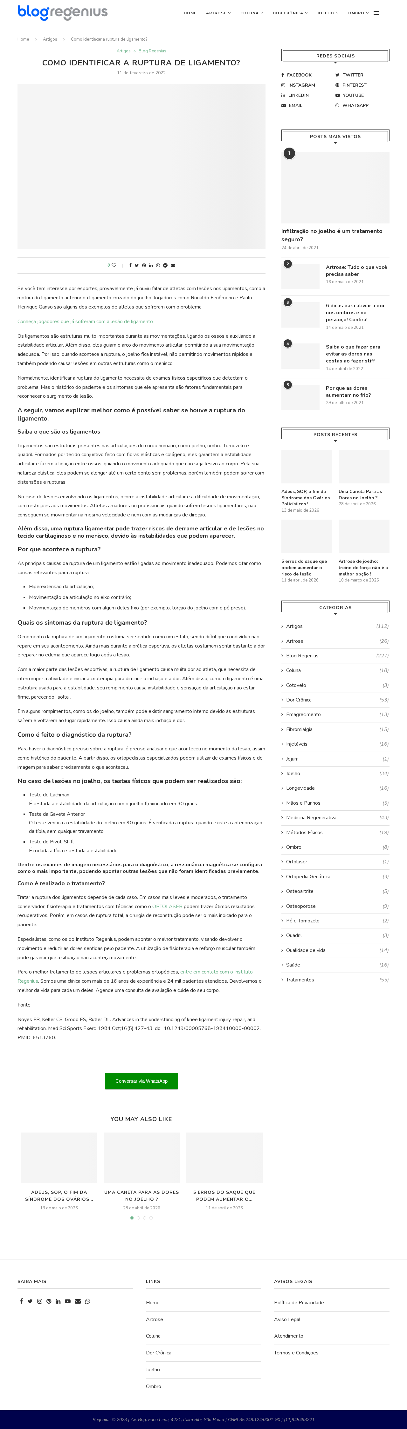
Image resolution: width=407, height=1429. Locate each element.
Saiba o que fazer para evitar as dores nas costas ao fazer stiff (353, 354)
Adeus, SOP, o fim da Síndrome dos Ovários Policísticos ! (305, 498)
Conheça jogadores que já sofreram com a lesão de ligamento (85, 321)
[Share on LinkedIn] (151, 266)
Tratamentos (337, 979)
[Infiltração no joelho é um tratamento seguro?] (335, 188)
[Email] (78, 1301)
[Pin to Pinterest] (144, 266)
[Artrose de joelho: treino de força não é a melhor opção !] (364, 537)
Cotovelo (337, 685)
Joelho (325, 13)
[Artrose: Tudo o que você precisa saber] (300, 276)
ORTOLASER (167, 906)
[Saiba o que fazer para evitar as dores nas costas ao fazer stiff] (300, 356)
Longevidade (337, 788)
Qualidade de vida (337, 950)
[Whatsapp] (87, 1301)
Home (190, 13)
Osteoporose (337, 906)
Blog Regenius (152, 51)
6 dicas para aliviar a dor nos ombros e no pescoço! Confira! (355, 312)
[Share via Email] (173, 266)
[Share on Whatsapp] (158, 266)
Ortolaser (337, 861)
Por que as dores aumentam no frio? (348, 392)
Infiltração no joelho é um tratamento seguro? (332, 235)
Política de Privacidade (299, 1302)
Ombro (356, 13)
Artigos (50, 39)
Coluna (249, 13)
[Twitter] (30, 1301)
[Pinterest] (48, 1301)
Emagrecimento (337, 714)
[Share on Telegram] (165, 266)
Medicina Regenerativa (337, 817)
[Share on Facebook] (130, 266)
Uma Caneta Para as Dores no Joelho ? (360, 495)
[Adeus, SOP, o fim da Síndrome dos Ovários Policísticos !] (59, 1158)
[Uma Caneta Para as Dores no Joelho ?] (142, 1158)
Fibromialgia (337, 729)
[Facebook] (21, 1301)
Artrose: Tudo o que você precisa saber (356, 271)
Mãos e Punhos (337, 803)
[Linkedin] (58, 1301)
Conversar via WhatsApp (141, 1081)
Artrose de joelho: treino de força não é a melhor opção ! (363, 567)
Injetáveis (337, 744)
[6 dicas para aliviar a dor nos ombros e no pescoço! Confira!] (300, 315)
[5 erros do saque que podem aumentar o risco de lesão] (224, 1158)
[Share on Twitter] (137, 266)
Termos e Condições (296, 1352)
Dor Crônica (288, 13)
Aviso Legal (287, 1319)
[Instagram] (39, 1301)
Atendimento (288, 1336)
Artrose (216, 13)
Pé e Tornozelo (337, 920)
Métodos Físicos (337, 832)
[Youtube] (68, 1301)
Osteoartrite (337, 891)
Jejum (337, 758)
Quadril (337, 935)
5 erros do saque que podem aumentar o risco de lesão (304, 567)
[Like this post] (118, 266)
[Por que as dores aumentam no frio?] (300, 397)
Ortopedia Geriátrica (337, 876)
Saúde (337, 964)
